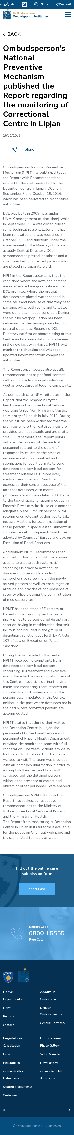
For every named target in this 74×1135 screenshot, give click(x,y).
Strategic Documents (18, 1087)
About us (47, 992)
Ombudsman (48, 999)
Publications (50, 1038)
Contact (8, 1025)
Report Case (36, 889)
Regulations (11, 1063)
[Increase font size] (12, 4)
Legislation (12, 1038)
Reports (8, 1016)
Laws (6, 1054)
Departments (12, 999)
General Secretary (52, 1023)
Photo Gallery (50, 1045)
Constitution (11, 1045)
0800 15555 (47, 933)
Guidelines (10, 1095)
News (7, 1008)
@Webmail (63, 4)
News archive (49, 1063)
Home (8, 992)
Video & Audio (50, 1054)
